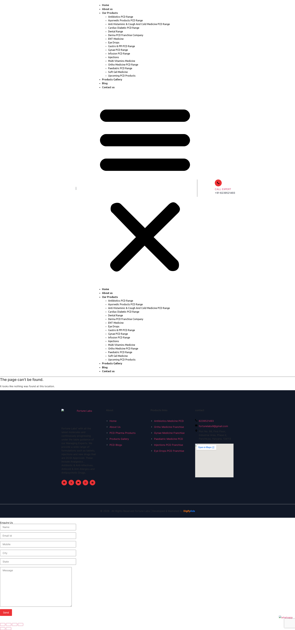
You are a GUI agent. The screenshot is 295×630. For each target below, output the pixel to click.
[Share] (14, 624)
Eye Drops (113, 42)
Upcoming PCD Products (122, 75)
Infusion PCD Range (119, 53)
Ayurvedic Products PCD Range (125, 20)
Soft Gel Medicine (118, 72)
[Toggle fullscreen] (8, 624)
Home (105, 5)
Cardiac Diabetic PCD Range (123, 27)
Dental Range (115, 31)
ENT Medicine (116, 38)
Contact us (108, 87)
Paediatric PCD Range (120, 68)
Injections (113, 57)
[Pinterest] (92, 482)
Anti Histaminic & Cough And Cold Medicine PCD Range (139, 24)
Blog (105, 83)
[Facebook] (64, 482)
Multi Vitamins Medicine (121, 61)
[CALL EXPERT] (218, 182)
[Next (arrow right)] (8, 628)
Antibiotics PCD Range (120, 16)
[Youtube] (78, 482)
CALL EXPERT (223, 189)
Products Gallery (112, 79)
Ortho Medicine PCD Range (123, 64)
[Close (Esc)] (20, 624)
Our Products (110, 12)
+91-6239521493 (225, 192)
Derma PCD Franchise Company (125, 35)
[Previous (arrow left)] (2, 628)
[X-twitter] (71, 482)
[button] (145, 188)
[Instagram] (85, 482)
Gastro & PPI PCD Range (121, 46)
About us (107, 9)
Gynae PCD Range (118, 49)
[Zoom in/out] (2, 624)
